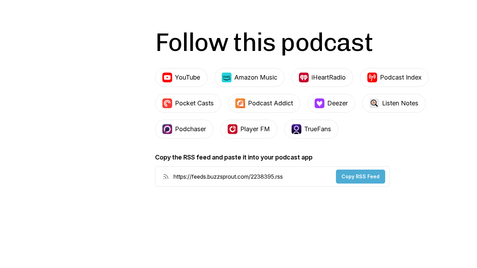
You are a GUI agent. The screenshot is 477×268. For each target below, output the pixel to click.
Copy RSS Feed (361, 176)
